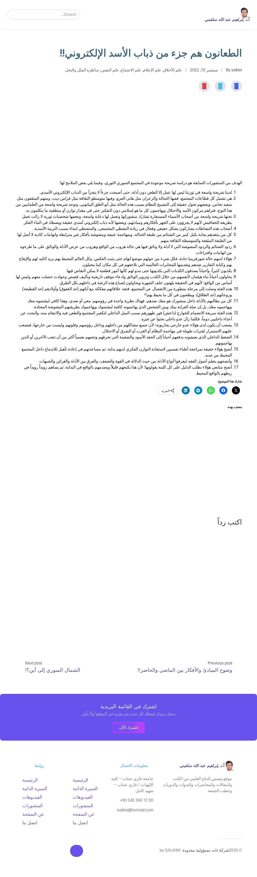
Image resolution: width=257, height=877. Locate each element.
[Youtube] (204, 86)
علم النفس (110, 70)
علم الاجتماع (131, 70)
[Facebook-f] (236, 86)
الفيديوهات (83, 797)
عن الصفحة (84, 814)
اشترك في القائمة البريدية (128, 706)
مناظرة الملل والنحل (82, 70)
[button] (186, 14)
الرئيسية (80, 780)
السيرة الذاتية (85, 788)
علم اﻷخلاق (172, 70)
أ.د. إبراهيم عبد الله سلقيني (227, 19)
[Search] (13, 14)
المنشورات (83, 805)
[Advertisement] (128, 145)
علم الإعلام (152, 70)
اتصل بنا (80, 822)
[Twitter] (220, 86)
